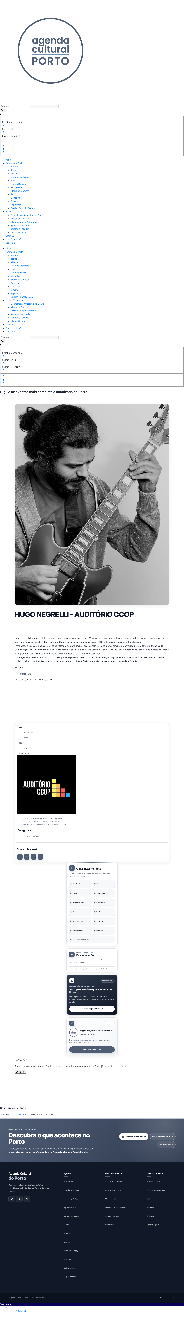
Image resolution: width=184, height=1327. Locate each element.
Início (8, 159)
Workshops (16, 187)
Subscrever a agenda (164, 1136)
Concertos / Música (31, 836)
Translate (22, 1311)
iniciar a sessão (16, 1114)
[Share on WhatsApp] (33, 857)
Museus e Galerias (20, 218)
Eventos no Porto (14, 163)
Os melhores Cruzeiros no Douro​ (27, 215)
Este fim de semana (71, 1190)
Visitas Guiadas (18, 232)
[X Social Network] (26, 857)
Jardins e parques (112, 1216)
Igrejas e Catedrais (20, 225)
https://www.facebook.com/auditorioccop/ (48, 824)
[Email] (40, 857)
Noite (13, 180)
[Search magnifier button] (2, 110)
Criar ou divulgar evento (156, 1190)
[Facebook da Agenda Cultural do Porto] (19, 1199)
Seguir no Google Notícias (90, 1009)
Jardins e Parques (20, 229)
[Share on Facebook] (20, 857)
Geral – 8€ (25, 673)
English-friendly (70, 1277)
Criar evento (168, 1144)
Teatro (14, 170)
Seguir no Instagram (90, 1049)
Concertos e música (71, 1216)
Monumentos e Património (24, 222)
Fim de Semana (18, 184)
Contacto (10, 242)
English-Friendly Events (23, 208)
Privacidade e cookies (168, 1298)
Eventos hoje (69, 1182)
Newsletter (151, 1207)
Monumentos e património (115, 1207)
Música (14, 173)
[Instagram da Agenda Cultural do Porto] (11, 1199)
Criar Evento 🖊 (13, 239)
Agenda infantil (70, 1207)
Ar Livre (15, 194)
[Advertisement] (92, 627)
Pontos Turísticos (14, 211)
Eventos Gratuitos (20, 177)
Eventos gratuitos (71, 1199)
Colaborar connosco (155, 1199)
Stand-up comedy (71, 1251)
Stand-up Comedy (20, 190)
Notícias (9, 236)
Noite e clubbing (70, 1268)
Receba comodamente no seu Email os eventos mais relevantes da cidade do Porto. (58, 1066)
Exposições (16, 204)
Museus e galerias (112, 1199)
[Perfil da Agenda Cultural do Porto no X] (27, 1199)
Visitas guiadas (111, 1225)
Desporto (15, 197)
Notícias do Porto (154, 1182)
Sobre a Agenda (153, 1225)
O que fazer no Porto (113, 1182)
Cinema (14, 201)
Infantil (14, 166)
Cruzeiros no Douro (113, 1190)
